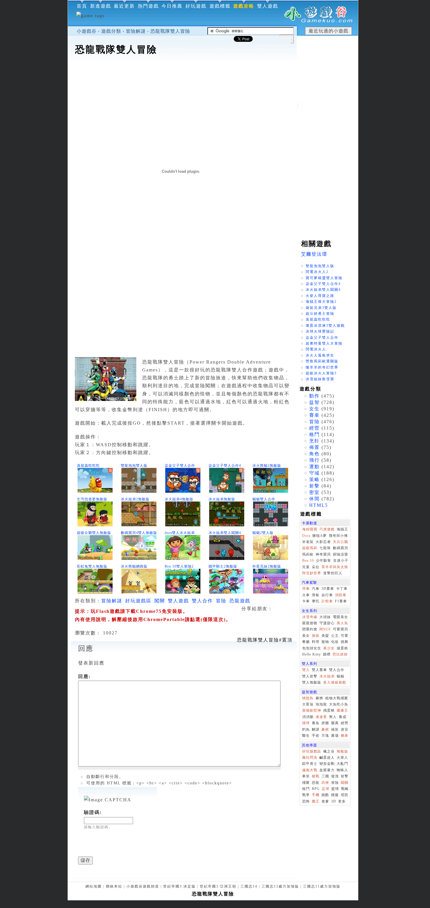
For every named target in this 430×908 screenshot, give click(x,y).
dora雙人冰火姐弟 (180, 533)
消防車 (340, 595)
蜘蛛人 (342, 770)
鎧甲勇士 (309, 764)
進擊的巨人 (332, 573)
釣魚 (306, 729)
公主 (335, 636)
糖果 (344, 736)
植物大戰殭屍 (336, 698)
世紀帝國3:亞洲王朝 (218, 886)
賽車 (314, 415)
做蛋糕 (342, 648)
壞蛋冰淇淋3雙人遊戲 (325, 326)
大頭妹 (325, 617)
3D (333, 801)
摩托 (315, 601)
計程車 (327, 601)
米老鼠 (308, 542)
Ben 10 (308, 560)
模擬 (335, 795)
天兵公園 (340, 542)
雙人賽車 (319, 670)
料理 (315, 642)
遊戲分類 (111, 31)
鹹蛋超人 (327, 757)
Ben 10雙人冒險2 (179, 566)
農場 (335, 736)
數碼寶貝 (340, 548)
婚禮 (327, 654)
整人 (333, 717)
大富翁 (308, 704)
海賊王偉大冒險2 (321, 302)
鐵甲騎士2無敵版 (223, 566)
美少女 (329, 648)
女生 (314, 408)
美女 (306, 636)
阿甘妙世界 (311, 573)
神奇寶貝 (323, 554)
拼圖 (325, 723)
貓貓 (340, 676)
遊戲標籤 (220, 6)
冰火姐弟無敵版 (222, 499)
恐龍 (315, 783)
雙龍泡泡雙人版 (134, 465)
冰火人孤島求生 (320, 355)
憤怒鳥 (308, 698)
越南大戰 (309, 770)
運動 (314, 466)
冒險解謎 (136, 31)
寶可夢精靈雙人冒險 (324, 278)
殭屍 (306, 783)
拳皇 (306, 776)
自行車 (327, 595)
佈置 (314, 447)
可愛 (344, 636)
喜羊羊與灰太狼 (334, 567)
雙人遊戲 (267, 6)
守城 (314, 473)
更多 (342, 801)
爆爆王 (342, 710)
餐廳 (306, 642)
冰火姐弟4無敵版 (179, 499)
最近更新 (124, 6)
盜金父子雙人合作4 (225, 465)
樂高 (335, 723)
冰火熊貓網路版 (134, 566)
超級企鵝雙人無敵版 (94, 533)
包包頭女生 (311, 648)
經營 (314, 428)
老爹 (325, 801)
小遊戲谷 (87, 31)
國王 (315, 801)
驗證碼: (93, 812)
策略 (314, 479)
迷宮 (344, 729)
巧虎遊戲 (327, 529)
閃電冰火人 (316, 349)
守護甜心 (327, 623)
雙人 (306, 670)
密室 (314, 492)
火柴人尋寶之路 (320, 296)
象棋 (325, 729)
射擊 (314, 485)
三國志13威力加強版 (280, 886)
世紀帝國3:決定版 (179, 886)
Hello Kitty (311, 654)
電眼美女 (340, 617)
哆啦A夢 (319, 536)
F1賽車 (341, 601)
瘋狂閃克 (309, 757)
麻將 (319, 698)
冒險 (221, 600)
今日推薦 (172, 6)
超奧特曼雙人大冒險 (324, 343)
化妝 (335, 642)
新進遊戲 (100, 6)
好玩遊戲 (196, 6)
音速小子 (340, 560)
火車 (306, 595)
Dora (306, 536)
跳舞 (344, 642)
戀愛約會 (309, 629)
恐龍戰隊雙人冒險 (170, 31)
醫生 (306, 736)
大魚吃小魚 (338, 704)
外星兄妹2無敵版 (266, 566)
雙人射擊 (309, 676)
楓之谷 (329, 751)
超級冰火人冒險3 (321, 373)
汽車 (315, 589)
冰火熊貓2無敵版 (266, 465)
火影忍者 (323, 542)
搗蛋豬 (329, 710)
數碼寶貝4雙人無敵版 (139, 533)
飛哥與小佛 (338, 536)
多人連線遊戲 (334, 682)
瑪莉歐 (308, 554)
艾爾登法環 (314, 254)
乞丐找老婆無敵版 (92, 499)
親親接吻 (309, 623)
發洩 (335, 776)
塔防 (344, 795)
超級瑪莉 (309, 548)
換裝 (315, 636)
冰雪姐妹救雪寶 (320, 379)
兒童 (306, 567)
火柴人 (342, 757)
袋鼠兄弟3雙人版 (321, 308)
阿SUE (325, 629)
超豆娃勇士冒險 (320, 314)
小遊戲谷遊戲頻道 (142, 886)
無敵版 (342, 751)
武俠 (325, 783)
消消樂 (308, 717)
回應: (84, 676)
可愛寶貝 (340, 629)
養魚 (315, 723)
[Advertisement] (182, 74)
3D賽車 (327, 589)
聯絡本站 (114, 886)
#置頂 (265, 639)
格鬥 (314, 434)
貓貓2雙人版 (263, 533)
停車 (306, 589)
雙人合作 (202, 600)
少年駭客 (323, 560)
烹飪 (314, 440)
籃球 (335, 789)
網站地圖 (93, 886)
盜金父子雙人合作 (180, 465)
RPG (316, 789)
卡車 (306, 601)
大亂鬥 (342, 764)
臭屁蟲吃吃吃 (88, 465)
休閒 (314, 498)
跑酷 (325, 795)
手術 (315, 736)
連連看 (321, 717)
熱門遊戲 (148, 6)
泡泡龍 (321, 704)
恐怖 (306, 801)
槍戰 (315, 776)
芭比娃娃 (340, 654)
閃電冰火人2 (317, 272)
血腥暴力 (327, 770)
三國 (325, 776)
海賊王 (342, 529)
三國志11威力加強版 (321, 886)
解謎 (315, 729)
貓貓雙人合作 (263, 499)
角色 (314, 453)
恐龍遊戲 (239, 600)
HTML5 (318, 505)
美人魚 (342, 623)
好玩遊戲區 (138, 600)
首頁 (82, 6)
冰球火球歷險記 (320, 331)
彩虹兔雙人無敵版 (92, 566)
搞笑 (335, 729)
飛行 (314, 460)
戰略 (345, 789)
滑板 (315, 595)
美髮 (325, 636)
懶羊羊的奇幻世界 (322, 367)
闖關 (159, 600)
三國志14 (248, 886)
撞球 (306, 723)
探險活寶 (340, 554)
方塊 (325, 736)
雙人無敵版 (311, 682)
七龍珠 (325, 548)
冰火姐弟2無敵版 (135, 499)
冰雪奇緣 (309, 617)
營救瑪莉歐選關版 (322, 361)
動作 (314, 395)
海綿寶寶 (309, 529)
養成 (342, 717)
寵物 (325, 642)
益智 (314, 402)
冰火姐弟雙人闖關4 (225, 533)
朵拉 (315, 567)
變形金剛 (327, 764)
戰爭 (306, 795)
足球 (325, 789)
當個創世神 (311, 710)
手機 (315, 795)
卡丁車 (342, 589)
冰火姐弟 (327, 676)
